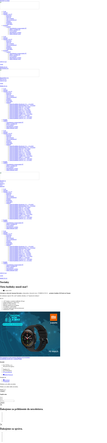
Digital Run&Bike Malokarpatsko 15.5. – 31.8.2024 (22, 105)
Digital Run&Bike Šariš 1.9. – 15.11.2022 (19, 109)
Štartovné (8, 17)
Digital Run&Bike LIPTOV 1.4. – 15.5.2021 (20, 118)
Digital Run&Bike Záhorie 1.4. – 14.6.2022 (20, 112)
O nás (4, 11)
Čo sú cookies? (13, 31)
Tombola (8, 21)
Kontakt (5, 25)
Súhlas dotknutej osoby (15, 34)
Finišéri (8, 102)
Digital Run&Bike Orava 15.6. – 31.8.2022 (20, 111)
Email (1, 389)
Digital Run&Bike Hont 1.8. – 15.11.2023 (19, 107)
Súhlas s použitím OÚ (14, 29)
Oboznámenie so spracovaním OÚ (17, 28)
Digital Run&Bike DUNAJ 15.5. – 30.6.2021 (20, 116)
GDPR (8, 27)
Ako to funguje (10, 18)
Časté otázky (9, 24)
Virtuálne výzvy (7, 14)
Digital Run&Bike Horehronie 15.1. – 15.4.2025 (21, 104)
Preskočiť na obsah (4, 0)
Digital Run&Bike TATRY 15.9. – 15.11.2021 (20, 114)
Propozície (9, 15)
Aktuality (5, 13)
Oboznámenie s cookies (15, 32)
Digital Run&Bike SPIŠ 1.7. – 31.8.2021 (19, 115)
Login (1, 64)
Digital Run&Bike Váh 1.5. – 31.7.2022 (19, 108)
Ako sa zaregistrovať (11, 20)
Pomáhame (9, 22)
